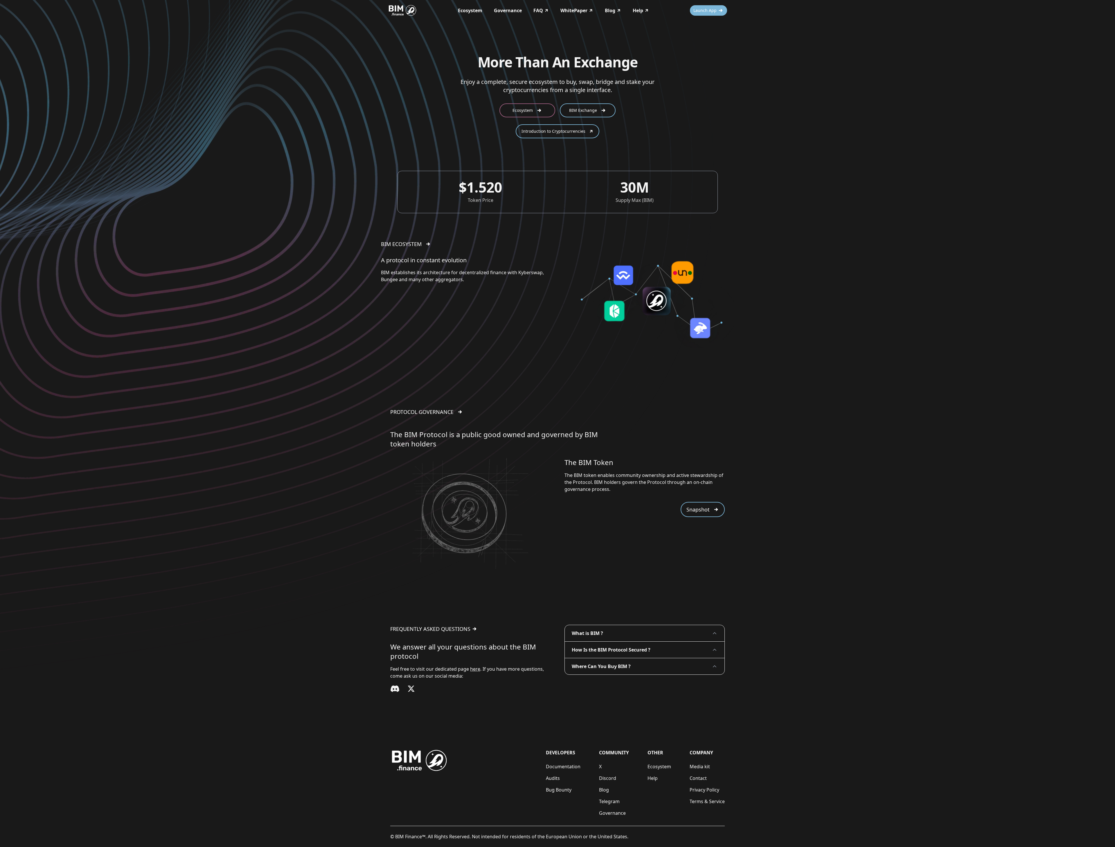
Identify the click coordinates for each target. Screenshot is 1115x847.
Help (653, 778)
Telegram (609, 801)
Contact (698, 778)
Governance (508, 10)
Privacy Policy (704, 790)
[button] (644, 633)
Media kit (700, 766)
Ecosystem (470, 10)
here (475, 669)
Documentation (563, 766)
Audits (553, 778)
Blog (604, 790)
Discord (607, 778)
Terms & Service (707, 801)
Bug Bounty (558, 790)
